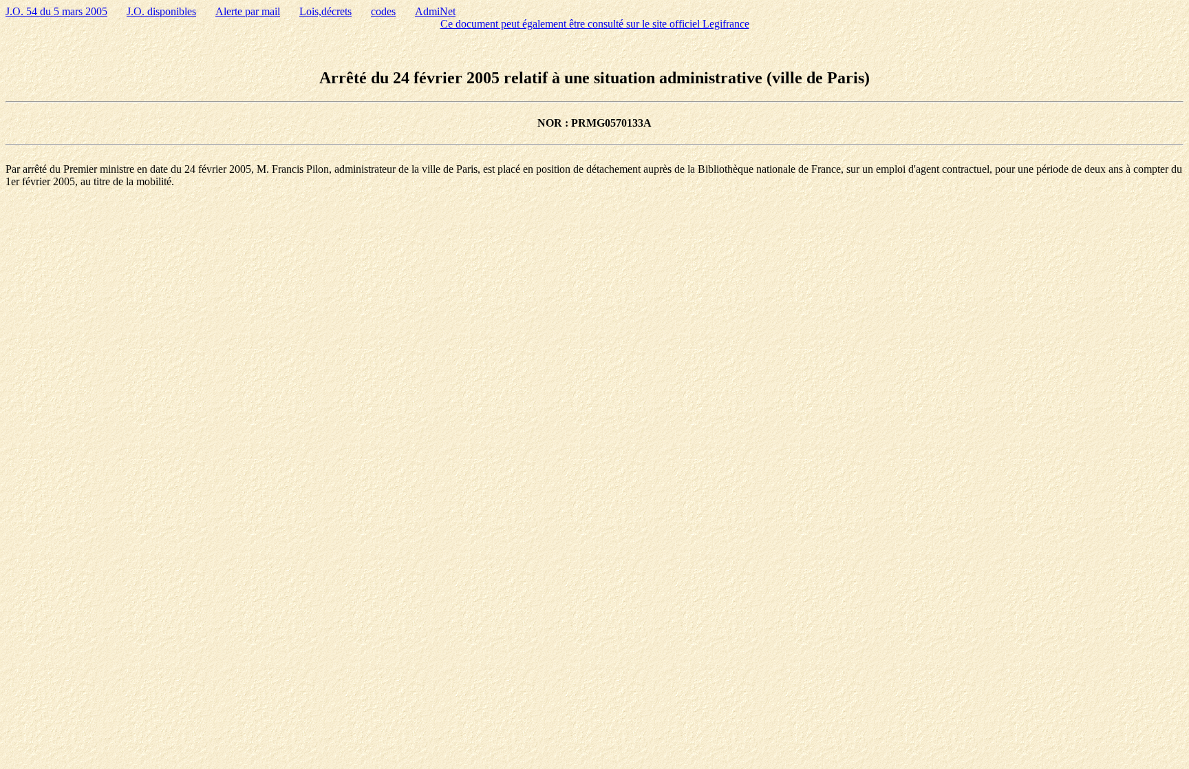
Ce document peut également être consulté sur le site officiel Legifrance (594, 24)
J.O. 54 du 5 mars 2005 (56, 11)
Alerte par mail (247, 11)
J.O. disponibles (161, 11)
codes (383, 11)
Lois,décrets (325, 11)
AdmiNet (435, 11)
